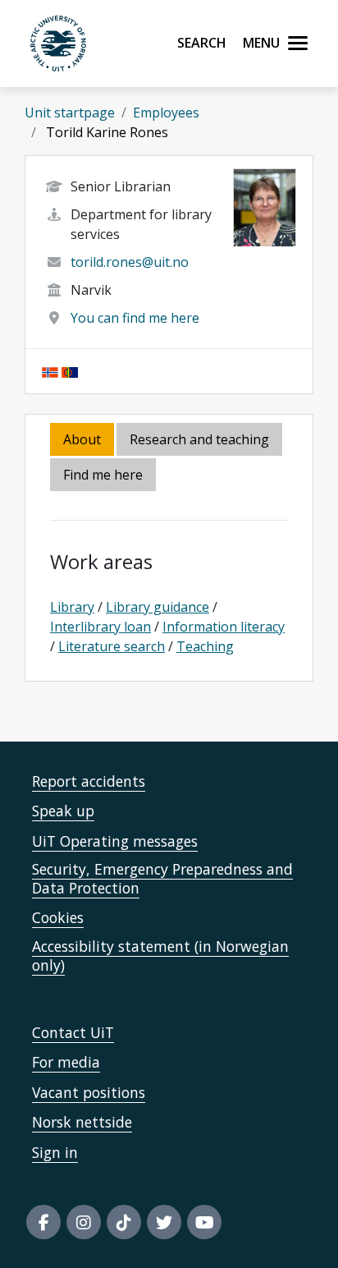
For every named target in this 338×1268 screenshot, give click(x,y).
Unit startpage (70, 112)
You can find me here (135, 318)
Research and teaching (199, 439)
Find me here (103, 475)
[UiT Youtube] (204, 1222)
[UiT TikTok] (124, 1222)
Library (72, 607)
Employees (166, 112)
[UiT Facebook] (43, 1222)
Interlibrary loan (100, 627)
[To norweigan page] (50, 371)
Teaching (205, 646)
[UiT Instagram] (83, 1222)
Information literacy (223, 627)
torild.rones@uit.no (130, 262)
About (82, 439)
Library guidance (157, 607)
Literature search (111, 646)
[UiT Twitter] (164, 1222)
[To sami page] (70, 371)
